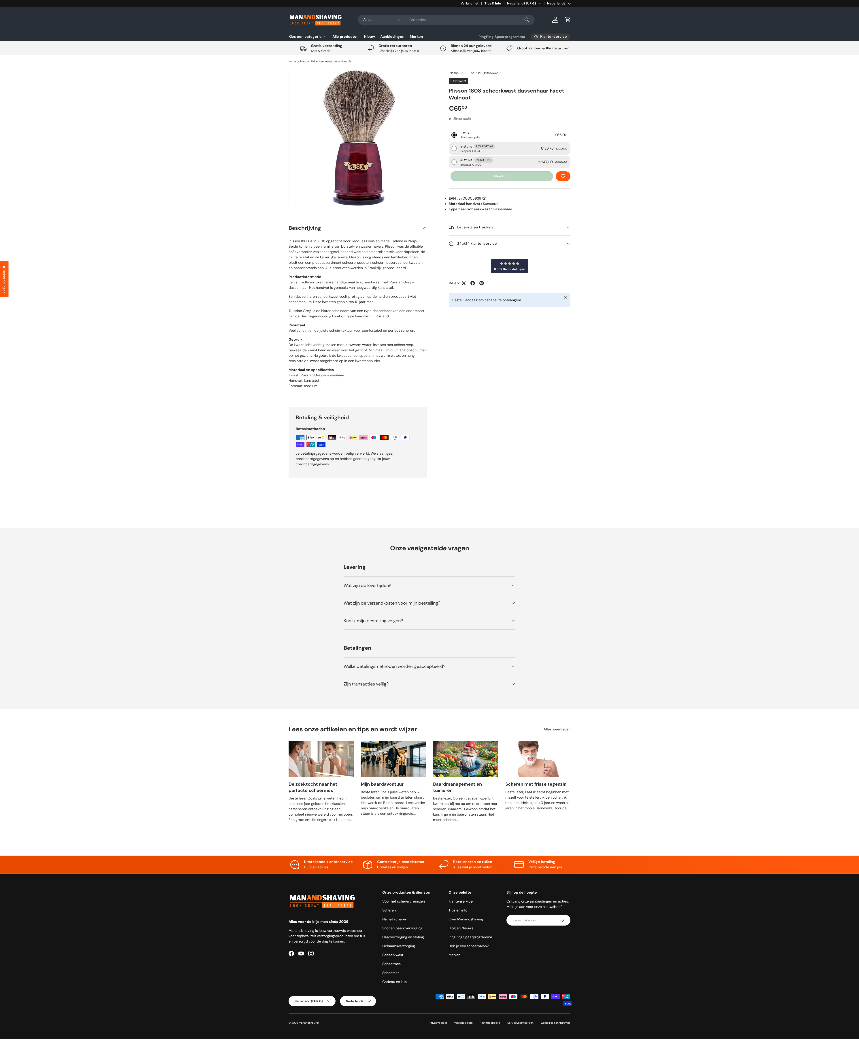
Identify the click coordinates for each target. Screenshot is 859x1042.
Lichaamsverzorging (398, 946)
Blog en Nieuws (461, 928)
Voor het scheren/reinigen (403, 901)
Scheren (389, 910)
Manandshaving (309, 1023)
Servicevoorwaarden (520, 1023)
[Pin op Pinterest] (481, 283)
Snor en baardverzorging (402, 928)
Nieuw (369, 36)
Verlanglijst (469, 3)
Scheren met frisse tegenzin (535, 784)
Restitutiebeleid (490, 1023)
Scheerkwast (392, 955)
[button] (568, 20)
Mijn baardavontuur (382, 784)
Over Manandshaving (466, 919)
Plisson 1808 (458, 73)
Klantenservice (461, 901)
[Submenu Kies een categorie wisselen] (325, 36)
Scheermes (391, 964)
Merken (416, 36)
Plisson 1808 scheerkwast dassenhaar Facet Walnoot (327, 61)
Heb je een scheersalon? (469, 946)
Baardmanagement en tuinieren (457, 787)
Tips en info (458, 910)
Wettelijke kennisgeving (555, 1023)
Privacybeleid (438, 1023)
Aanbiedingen (392, 36)
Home (292, 61)
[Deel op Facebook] (472, 283)
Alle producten (345, 36)
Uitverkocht (502, 176)
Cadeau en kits (394, 981)
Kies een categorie (305, 36)
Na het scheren (394, 919)
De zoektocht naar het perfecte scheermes (313, 787)
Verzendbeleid (463, 1023)
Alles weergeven (557, 729)
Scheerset (390, 972)
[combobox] (446, 20)
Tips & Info (493, 3)
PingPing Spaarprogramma (501, 36)
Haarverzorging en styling (403, 937)
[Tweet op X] (463, 283)
